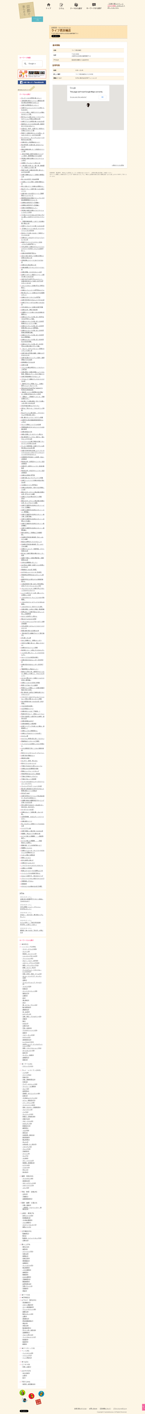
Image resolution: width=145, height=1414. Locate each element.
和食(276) (26, 1077)
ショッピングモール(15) (30, 956)
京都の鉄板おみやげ (27, 721)
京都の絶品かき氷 (26, 432)
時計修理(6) (26, 1268)
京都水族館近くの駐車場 (28, 723)
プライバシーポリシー (120, 1408)
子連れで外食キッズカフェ (29, 776)
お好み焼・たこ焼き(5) (29, 1144)
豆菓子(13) (26, 1026)
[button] (90, 108)
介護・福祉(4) (27, 1205)
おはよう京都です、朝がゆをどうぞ (32, 876)
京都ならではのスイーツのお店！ (31, 733)
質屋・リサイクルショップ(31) (32, 1048)
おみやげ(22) (26, 1371)
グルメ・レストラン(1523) (31, 1070)
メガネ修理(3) (27, 1270)
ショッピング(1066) (29, 947)
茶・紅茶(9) (26, 1012)
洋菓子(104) (26, 1119)
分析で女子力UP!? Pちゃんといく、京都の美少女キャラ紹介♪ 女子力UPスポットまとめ (32, 281)
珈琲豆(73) (26, 993)
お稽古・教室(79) (28, 1213)
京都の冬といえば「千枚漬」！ (30, 711)
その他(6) (25, 1158)
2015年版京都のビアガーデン (30, 406)
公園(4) (25, 1316)
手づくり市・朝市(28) (29, 1330)
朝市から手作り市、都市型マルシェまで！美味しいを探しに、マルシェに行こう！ (32, 673)
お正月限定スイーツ (27, 708)
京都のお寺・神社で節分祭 (29, 310)
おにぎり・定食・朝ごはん (29, 761)
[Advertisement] (72, 148)
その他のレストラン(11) (30, 1098)
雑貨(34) (25, 1060)
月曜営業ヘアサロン (27, 881)
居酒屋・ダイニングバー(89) (31, 1093)
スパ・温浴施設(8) (28, 1307)
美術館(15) (26, 1318)
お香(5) (25, 1375)
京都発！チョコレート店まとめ (30, 163)
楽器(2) (25, 1033)
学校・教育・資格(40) (29, 1192)
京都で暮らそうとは (80, 1408)
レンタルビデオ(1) (28, 1042)
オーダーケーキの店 (27, 809)
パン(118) (26, 1072)
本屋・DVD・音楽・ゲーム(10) (32, 974)
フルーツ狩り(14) (28, 1335)
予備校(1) (25, 1196)
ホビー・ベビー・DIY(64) (30, 961)
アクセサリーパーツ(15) (30, 1030)
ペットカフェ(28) (28, 1353)
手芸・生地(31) (27, 1028)
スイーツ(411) (27, 1075)
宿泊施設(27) (26, 1302)
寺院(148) (26, 1325)
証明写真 (54, 27)
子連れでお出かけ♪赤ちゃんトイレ (31, 766)
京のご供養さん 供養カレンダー (31, 640)
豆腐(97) (25, 995)
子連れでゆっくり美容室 (28, 779)
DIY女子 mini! (25, 793)
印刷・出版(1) (27, 1367)
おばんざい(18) (27, 1123)
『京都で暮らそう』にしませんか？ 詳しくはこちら (116, 6)
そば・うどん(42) (28, 1121)
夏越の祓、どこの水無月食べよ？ (31, 845)
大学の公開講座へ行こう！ (29, 562)
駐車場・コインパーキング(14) (32, 1238)
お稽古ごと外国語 (26, 868)
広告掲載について (105, 1408)
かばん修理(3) (27, 1277)
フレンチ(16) (26, 1149)
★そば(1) (25, 1362)
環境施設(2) (26, 1261)
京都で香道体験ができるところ (30, 376)
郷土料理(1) (26, 1139)
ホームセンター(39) (29, 1050)
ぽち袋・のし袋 (26, 638)
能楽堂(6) (25, 1342)
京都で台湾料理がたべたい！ (30, 105)
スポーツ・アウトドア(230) (31, 963)
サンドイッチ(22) (28, 1114)
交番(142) (26, 1240)
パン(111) (25, 1112)
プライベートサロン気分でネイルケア (32, 878)
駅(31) (24, 1236)
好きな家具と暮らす (27, 860)
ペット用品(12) (27, 1358)
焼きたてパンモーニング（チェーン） (32, 753)
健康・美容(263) (27, 1176)
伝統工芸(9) (26, 1258)
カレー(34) (26, 1089)
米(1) (24, 1002)
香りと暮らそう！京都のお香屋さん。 (32, 186)
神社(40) (25, 1323)
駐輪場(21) (26, 1233)
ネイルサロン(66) (28, 1178)
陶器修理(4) (26, 1281)
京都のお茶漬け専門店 (28, 475)
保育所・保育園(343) (29, 1384)
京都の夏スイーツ (26, 821)
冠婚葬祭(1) (26, 1332)
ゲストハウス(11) (28, 1066)
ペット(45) (25, 1351)
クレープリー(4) (27, 1109)
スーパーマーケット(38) (30, 991)
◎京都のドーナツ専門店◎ (29, 485)
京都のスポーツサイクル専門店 (30, 297)
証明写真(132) (27, 1284)
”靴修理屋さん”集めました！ (30, 669)
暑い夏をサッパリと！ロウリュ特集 (32, 417)
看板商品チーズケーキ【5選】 (30, 741)
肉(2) (24, 998)
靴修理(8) (25, 1274)
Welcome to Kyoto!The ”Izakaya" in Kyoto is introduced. (32, 389)
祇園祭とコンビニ (26, 848)
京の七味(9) (26, 1373)
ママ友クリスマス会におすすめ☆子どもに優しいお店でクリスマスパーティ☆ (32, 217)
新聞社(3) (25, 1256)
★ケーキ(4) (26, 1295)
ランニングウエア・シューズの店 (31, 786)
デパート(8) (26, 951)
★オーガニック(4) (28, 1348)
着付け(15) (26, 1247)
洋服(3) (25, 1019)
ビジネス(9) (26, 1364)
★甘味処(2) (26, 1297)
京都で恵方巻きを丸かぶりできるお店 (32, 300)
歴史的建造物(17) (28, 1321)
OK (102, 97)
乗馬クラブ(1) (27, 1227)
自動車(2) (25, 1263)
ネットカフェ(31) (28, 1265)
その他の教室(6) (27, 1220)
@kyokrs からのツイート (24, 89)
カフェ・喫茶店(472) (29, 1100)
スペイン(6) (26, 1153)
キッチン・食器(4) (28, 1055)
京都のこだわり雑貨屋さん (29, 731)
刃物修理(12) (26, 1279)
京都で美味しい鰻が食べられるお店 (32, 831)
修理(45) (25, 1249)
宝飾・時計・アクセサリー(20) (32, 1016)
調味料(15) (26, 1009)
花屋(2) (25, 980)
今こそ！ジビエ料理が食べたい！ (31, 98)
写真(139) (26, 1254)
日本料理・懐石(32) (29, 1135)
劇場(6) (25, 1344)
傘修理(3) (25, 1272)
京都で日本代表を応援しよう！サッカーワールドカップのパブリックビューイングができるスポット (32, 452)
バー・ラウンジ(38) (29, 1102)
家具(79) (25, 1053)
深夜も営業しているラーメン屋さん (32, 434)
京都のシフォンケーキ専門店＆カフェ (32, 290)
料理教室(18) (26, 1218)
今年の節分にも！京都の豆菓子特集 (32, 307)
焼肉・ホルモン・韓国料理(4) (32, 1107)
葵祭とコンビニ (26, 857)
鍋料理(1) (25, 1128)
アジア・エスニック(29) (30, 1084)
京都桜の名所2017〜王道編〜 (30, 205)
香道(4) (25, 1291)
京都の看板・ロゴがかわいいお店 (31, 272)
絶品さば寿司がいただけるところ (31, 541)
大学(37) (25, 1194)
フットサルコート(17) (29, 1337)
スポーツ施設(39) (28, 1305)
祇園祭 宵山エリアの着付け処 (30, 833)
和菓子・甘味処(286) (29, 1116)
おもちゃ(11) (26, 1037)
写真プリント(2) (27, 1286)
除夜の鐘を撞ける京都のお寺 (30, 630)
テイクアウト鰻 (26, 828)
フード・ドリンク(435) (30, 949)
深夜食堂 (24, 884)
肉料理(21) (26, 1091)
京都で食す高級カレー (28, 755)
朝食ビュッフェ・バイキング (30, 771)
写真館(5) (25, 1288)
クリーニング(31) (28, 1251)
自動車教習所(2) (27, 1199)
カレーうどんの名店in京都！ (30, 657)
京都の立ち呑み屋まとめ (28, 265)
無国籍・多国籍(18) (29, 1163)
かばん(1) (25, 1023)
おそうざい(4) (27, 1014)
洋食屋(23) (26, 1151)
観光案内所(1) (27, 1328)
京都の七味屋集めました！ (29, 208)
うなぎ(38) (26, 1130)
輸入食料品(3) (27, 1007)
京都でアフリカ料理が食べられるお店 (32, 121)
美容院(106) (26, 1181)
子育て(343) (26, 1382)
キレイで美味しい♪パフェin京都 (31, 424)
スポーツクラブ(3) (28, 1185)
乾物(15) (25, 989)
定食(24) (25, 1096)
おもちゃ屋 (24, 736)
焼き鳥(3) (25, 1172)
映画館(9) (25, 1339)
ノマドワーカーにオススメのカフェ (32, 865)
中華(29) (25, 1082)
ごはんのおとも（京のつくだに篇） (32, 606)
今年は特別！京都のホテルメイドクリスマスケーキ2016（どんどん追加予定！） (32, 248)
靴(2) (24, 1021)
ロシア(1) (25, 1156)
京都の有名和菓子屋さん (28, 253)
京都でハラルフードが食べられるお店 (32, 226)
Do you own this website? (78, 97)
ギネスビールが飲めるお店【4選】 (31, 886)
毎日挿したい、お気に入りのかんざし (32, 650)
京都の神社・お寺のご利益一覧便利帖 (32, 609)
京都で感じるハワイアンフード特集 (32, 478)
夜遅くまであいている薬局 (29, 685)
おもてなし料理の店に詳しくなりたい (32, 738)
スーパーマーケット (65, 27)
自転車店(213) (27, 1039)
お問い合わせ (93, 1408)
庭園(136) (26, 1312)
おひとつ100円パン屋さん (29, 616)
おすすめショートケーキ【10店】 (31, 572)
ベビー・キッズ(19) (29, 1035)
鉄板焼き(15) (26, 1126)
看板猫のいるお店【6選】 (29, 569)
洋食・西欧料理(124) (29, 1079)
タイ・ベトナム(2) (28, 1160)
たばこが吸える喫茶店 (28, 855)
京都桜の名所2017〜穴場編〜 (30, 202)
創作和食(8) (26, 1137)
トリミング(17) (27, 1355)
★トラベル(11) (27, 1064)
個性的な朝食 (25, 758)
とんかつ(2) (26, 1167)
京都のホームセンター (28, 863)
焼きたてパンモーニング (28, 763)
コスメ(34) (26, 1188)
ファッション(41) (28, 958)
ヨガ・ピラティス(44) (29, 1183)
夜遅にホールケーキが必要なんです (32, 871)
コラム (21, 893)
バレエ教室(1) (27, 1222)
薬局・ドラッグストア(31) (31, 965)
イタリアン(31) (27, 1147)
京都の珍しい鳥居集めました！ (30, 142)
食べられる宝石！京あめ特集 (30, 179)
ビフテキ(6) (26, 1165)
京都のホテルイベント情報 (29, 647)
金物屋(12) (26, 1057)
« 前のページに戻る (118, 165)
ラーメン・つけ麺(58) (29, 1086)
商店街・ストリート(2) (29, 954)
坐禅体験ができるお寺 (28, 362)
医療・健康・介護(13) (29, 1203)
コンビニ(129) (27, 986)
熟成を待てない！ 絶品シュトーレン (32, 714)
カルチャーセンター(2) (29, 1225)
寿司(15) (25, 1133)
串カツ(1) (25, 1170)
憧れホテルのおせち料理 (28, 619)
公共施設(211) (26, 1231)
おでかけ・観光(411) (29, 1300)
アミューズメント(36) (29, 1309)
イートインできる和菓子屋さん (30, 873)
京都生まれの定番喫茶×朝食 (29, 768)
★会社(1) (25, 944)
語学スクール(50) (28, 1215)
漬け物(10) (26, 1000)
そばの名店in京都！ (27, 706)
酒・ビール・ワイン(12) (30, 1005)
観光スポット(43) (28, 1314)
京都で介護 (24, 365)
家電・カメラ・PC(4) (29, 967)
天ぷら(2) (25, 1142)
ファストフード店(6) (29, 1105)
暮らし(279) (26, 1244)
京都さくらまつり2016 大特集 (30, 682)
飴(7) (24, 1378)
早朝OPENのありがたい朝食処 (30, 774)
